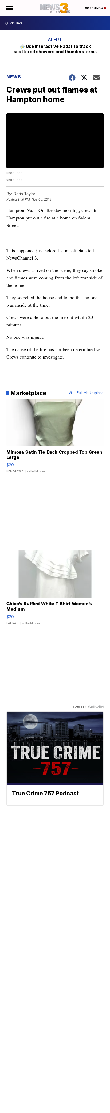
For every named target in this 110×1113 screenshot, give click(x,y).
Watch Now (94, 8)
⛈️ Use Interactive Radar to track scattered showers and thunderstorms (55, 49)
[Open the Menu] (9, 8)
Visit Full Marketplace (86, 393)
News (13, 76)
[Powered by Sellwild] (96, 707)
